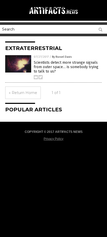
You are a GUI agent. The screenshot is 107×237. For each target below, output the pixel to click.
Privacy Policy (53, 139)
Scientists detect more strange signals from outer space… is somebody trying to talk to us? (66, 67)
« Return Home (23, 92)
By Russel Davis (62, 57)
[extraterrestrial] (53, 15)
